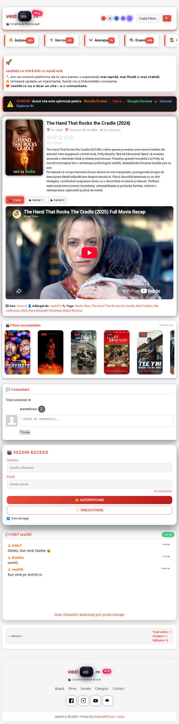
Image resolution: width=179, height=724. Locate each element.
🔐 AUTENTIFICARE (89, 500)
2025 (24, 310)
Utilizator (12, 460)
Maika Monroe (72, 310)
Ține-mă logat (20, 518)
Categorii (101, 688)
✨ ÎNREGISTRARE (89, 510)
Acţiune (21, 40)
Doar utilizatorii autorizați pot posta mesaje (89, 615)
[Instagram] (83, 701)
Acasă (59, 688)
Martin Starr (82, 306)
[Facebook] (71, 701)
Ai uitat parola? (163, 491)
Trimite (25, 432)
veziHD (55, 306)
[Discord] (108, 701)
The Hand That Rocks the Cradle (113, 306)
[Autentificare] (41, 409)
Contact (118, 688)
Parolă (11, 476)
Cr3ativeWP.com (104, 716)
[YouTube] (95, 701)
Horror (60, 40)
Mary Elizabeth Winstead (45, 310)
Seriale (86, 688)
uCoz (120, 716)
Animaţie (101, 40)
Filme (72, 688)
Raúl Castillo (144, 306)
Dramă (140, 40)
